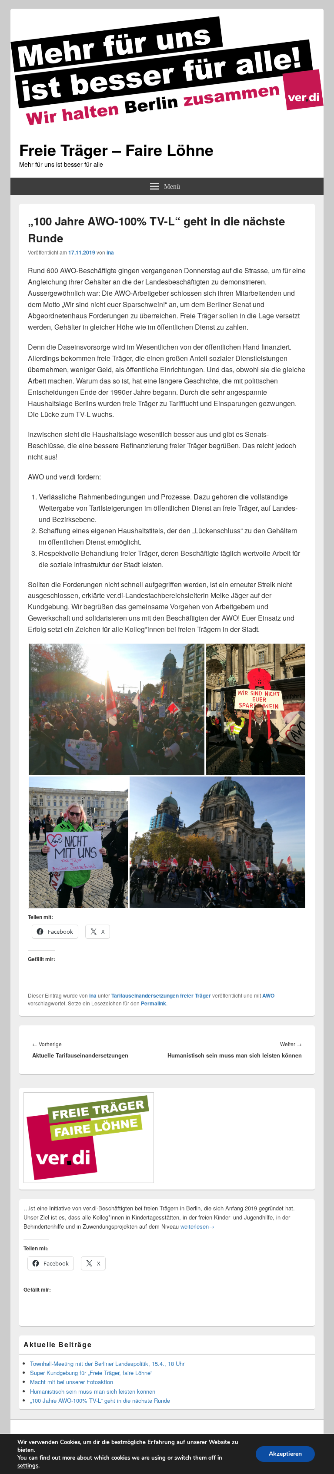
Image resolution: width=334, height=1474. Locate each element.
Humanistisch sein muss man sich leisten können (92, 1391)
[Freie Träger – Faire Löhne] (167, 128)
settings (27, 1466)
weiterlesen (197, 1226)
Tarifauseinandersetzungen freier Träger (161, 995)
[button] (116, 709)
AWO (268, 995)
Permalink (153, 1003)
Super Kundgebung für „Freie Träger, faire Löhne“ (91, 1372)
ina (110, 252)
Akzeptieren (285, 1454)
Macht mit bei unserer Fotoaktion (71, 1382)
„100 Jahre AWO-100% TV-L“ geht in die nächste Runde (100, 1400)
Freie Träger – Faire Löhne (116, 149)
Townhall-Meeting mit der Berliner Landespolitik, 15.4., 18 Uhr (107, 1363)
